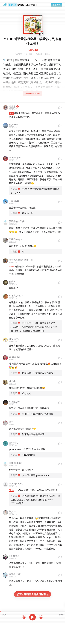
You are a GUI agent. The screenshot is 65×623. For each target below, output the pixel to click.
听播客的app (15, 239)
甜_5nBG (13, 124)
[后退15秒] (24, 617)
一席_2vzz (14, 200)
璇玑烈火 (13, 442)
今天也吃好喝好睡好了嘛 (21, 259)
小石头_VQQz (16, 295)
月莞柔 (12, 106)
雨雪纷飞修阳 (15, 574)
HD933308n (15, 463)
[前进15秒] (41, 617)
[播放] (32, 617)
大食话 (31, 49)
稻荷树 (12, 281)
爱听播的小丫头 (16, 221)
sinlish (12, 381)
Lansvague (15, 157)
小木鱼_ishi (14, 401)
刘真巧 (12, 511)
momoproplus (16, 483)
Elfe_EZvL (14, 339)
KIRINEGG (14, 556)
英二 (11, 422)
